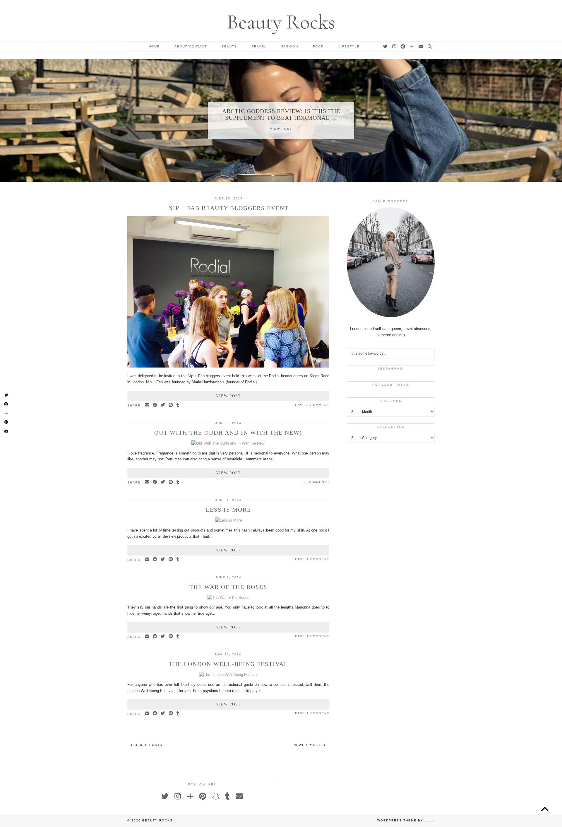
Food (318, 46)
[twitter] (385, 46)
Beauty (229, 46)
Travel (259, 46)
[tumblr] (227, 796)
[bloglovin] (412, 46)
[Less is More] (228, 520)
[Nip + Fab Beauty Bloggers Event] (228, 366)
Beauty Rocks (281, 21)
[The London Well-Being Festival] (228, 674)
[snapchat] (215, 796)
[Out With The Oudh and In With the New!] (228, 443)
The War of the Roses (228, 587)
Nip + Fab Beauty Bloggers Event (228, 208)
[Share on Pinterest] (171, 405)
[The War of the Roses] (228, 597)
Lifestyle (349, 46)
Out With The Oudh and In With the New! (228, 432)
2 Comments (316, 481)
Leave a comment (311, 404)
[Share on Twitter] (163, 405)
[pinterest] (403, 46)
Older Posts (147, 744)
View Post (281, 128)
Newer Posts (308, 744)
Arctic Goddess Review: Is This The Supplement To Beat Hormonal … (281, 114)
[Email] (421, 46)
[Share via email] (147, 405)
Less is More (228, 509)
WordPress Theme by (406, 820)
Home (154, 46)
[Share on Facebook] (155, 405)
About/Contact (190, 46)
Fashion (289, 46)
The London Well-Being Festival (228, 664)
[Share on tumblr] (178, 405)
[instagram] (394, 46)
